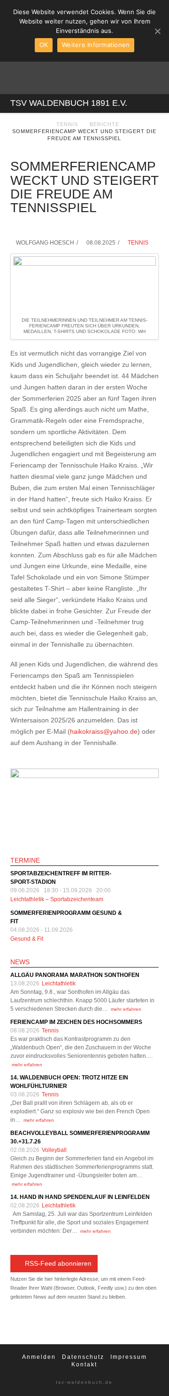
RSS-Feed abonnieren (58, 1263)
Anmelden (39, 1357)
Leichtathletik (59, 983)
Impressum (128, 1357)
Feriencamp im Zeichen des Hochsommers (76, 1022)
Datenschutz (83, 1357)
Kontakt (84, 1364)
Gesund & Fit (26, 939)
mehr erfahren (126, 1009)
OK (43, 44)
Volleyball (54, 1150)
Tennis (67, 124)
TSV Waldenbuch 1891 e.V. (68, 103)
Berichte (104, 124)
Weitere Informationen (96, 44)
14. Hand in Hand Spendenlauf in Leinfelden (80, 1197)
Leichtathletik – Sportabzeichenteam (56, 899)
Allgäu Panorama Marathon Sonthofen (74, 975)
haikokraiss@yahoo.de (104, 731)
